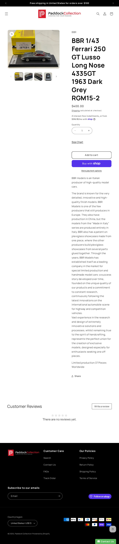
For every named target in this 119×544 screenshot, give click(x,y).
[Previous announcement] (6, 3)
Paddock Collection (23, 534)
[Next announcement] (113, 3)
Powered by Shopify (41, 534)
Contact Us (50, 464)
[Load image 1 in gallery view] (19, 76)
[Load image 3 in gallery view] (38, 76)
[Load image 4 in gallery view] (48, 76)
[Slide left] (11, 76)
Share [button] (78, 376)
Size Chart (77, 142)
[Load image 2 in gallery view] (29, 76)
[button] (6, 14)
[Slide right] (56, 76)
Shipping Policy (88, 471)
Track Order (50, 478)
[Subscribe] (59, 496)
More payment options (91, 170)
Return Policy (87, 464)
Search (47, 457)
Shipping (76, 110)
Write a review (101, 406)
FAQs (46, 471)
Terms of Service (88, 478)
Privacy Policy (87, 457)
